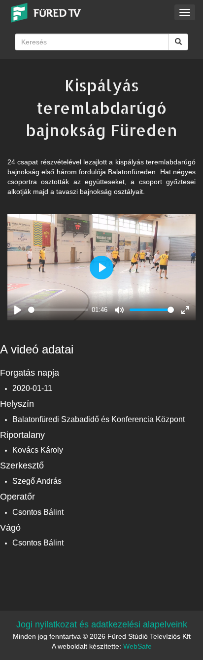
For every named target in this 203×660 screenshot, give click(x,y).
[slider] (58, 309)
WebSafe (137, 646)
